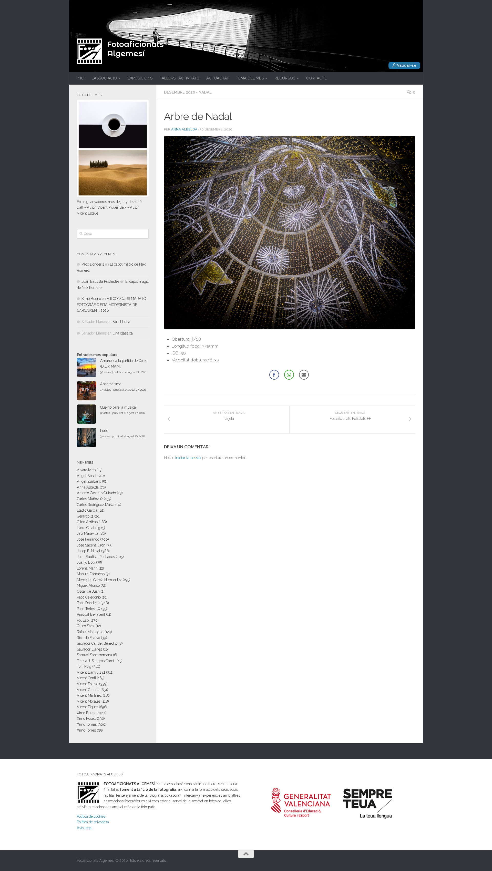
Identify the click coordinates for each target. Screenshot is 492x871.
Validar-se (406, 65)
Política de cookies (91, 816)
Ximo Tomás (87, 724)
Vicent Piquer (87, 707)
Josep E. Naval (88, 551)
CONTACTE (316, 78)
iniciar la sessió (188, 457)
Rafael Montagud (90, 632)
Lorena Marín (87, 568)
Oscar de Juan (88, 591)
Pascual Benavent (91, 614)
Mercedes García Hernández (99, 580)
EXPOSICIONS (140, 78)
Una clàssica (122, 333)
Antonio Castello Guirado (96, 493)
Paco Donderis (92, 264)
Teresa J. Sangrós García (96, 661)
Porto (104, 431)
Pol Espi (83, 620)
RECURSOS (284, 78)
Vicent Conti (86, 678)
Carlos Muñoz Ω (90, 499)
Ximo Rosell (86, 718)
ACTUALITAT (217, 78)
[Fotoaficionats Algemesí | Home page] (89, 51)
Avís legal (85, 828)
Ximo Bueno (91, 299)
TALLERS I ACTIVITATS (179, 78)
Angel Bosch (87, 476)
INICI (81, 78)
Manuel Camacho (91, 574)
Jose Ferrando (88, 539)
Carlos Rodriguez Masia (95, 505)
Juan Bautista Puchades (100, 281)
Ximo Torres (86, 730)
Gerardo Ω (85, 516)
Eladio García (87, 510)
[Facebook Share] (274, 375)
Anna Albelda (184, 129)
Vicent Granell (88, 690)
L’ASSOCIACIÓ (104, 78)
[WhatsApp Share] (289, 375)
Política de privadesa (93, 822)
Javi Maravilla (87, 533)
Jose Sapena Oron (91, 545)
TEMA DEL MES (250, 78)
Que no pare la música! (118, 407)
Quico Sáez (86, 626)
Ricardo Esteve (88, 638)
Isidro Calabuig (88, 528)
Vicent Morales (88, 701)
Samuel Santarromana (94, 655)
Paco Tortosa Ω (88, 609)
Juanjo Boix (86, 562)
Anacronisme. (111, 384)
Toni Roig (84, 666)
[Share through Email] (304, 375)
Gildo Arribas (87, 522)
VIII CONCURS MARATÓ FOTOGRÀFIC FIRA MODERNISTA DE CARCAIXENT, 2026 (111, 304)
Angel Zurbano (89, 481)
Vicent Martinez (89, 695)
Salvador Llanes (89, 649)
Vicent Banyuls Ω (91, 672)
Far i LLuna (121, 322)
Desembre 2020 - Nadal (188, 92)
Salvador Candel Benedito (97, 643)
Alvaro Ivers (86, 470)
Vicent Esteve (87, 684)
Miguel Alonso (88, 585)
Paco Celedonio (89, 597)
